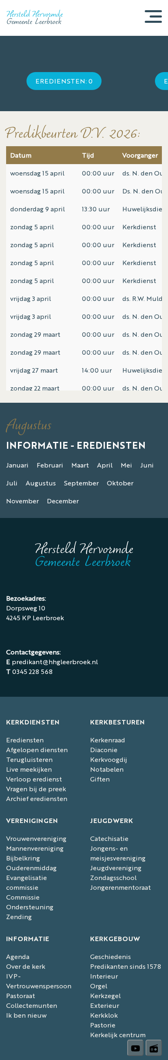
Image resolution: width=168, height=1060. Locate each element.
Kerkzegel (105, 995)
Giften (100, 779)
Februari (50, 465)
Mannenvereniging (35, 848)
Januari (17, 465)
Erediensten (25, 739)
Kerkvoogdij (108, 759)
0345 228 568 (32, 671)
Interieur (104, 976)
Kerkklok (104, 1015)
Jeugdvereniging (115, 867)
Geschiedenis (110, 956)
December (63, 500)
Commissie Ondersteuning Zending (29, 907)
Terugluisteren (29, 759)
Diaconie (103, 749)
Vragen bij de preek (36, 788)
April (105, 465)
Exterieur (104, 1005)
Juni (147, 465)
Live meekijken (29, 769)
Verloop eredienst (34, 779)
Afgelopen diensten (37, 749)
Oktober (120, 482)
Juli (12, 482)
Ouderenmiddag (31, 867)
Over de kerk (25, 966)
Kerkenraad (107, 739)
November (22, 500)
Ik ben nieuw (26, 1015)
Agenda (17, 956)
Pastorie (102, 1024)
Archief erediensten (36, 798)
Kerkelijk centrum (118, 1034)
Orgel (98, 985)
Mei (126, 465)
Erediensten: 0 (64, 81)
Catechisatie (109, 838)
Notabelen (107, 769)
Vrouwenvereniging (36, 838)
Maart (80, 465)
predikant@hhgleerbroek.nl (55, 661)
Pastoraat (20, 995)
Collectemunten (31, 1005)
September (81, 482)
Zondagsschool (113, 877)
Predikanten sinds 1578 (125, 966)
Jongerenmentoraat (120, 887)
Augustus (41, 482)
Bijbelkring (23, 858)
